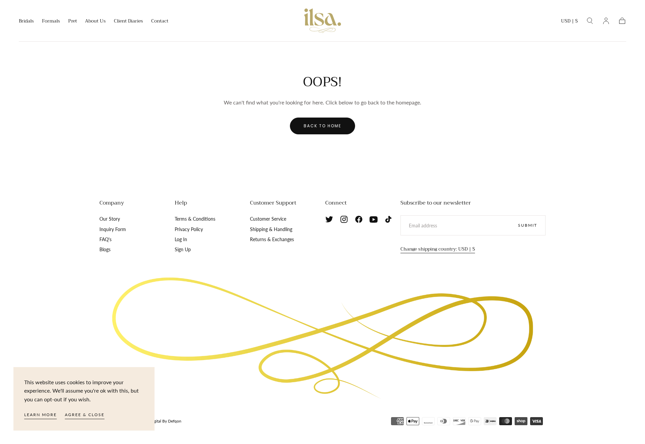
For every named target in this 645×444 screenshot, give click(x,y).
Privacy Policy (189, 229)
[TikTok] (388, 219)
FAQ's (105, 239)
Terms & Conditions (195, 219)
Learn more (40, 414)
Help (181, 203)
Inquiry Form (112, 229)
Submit (527, 225)
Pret (72, 21)
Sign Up (183, 249)
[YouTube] (373, 219)
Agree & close (84, 414)
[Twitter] (329, 219)
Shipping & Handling (271, 229)
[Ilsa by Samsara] (322, 338)
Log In (181, 239)
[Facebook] (358, 219)
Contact (159, 21)
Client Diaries (128, 21)
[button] (569, 22)
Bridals (26, 21)
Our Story (109, 219)
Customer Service (268, 219)
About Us (95, 21)
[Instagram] (344, 219)
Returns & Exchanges (272, 239)
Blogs (105, 249)
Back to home (322, 126)
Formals (51, 21)
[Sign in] (606, 21)
